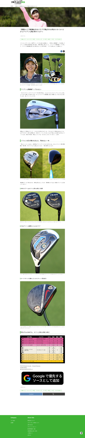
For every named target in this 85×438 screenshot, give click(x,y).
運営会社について (31, 420)
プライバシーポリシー (32, 426)
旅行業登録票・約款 (31, 428)
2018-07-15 (23, 35)
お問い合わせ (30, 424)
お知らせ (29, 435)
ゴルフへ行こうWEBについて (33, 422)
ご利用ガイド (30, 433)
